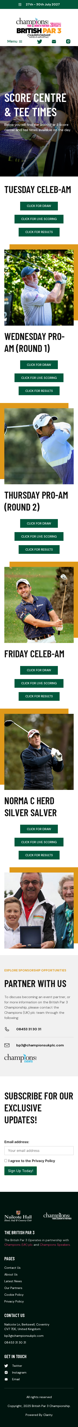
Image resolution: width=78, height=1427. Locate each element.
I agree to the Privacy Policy (31, 1161)
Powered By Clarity (39, 1415)
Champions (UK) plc (18, 1245)
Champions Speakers (55, 1245)
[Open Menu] (20, 41)
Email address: (16, 1142)
